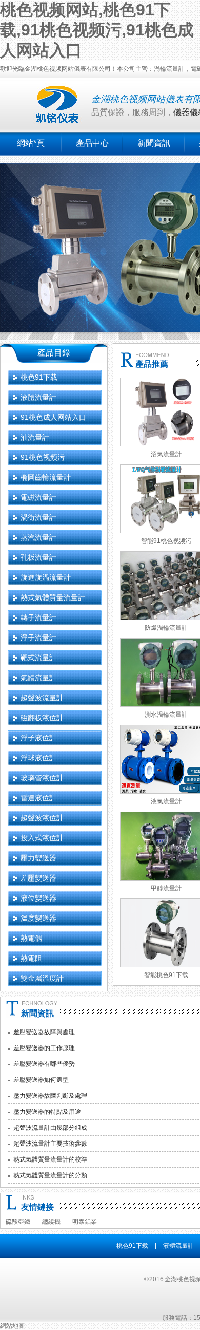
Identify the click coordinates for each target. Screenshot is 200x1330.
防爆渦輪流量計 (166, 627)
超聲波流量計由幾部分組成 (50, 1127)
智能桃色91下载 (166, 975)
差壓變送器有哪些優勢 (44, 1063)
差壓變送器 (38, 878)
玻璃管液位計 (42, 778)
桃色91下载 (39, 377)
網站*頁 (31, 143)
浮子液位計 (38, 738)
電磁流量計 (38, 497)
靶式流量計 (38, 657)
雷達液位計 (38, 798)
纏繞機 (51, 1221)
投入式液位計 (42, 838)
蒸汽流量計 (38, 537)
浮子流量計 (38, 637)
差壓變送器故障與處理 (44, 1032)
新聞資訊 (153, 143)
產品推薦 (151, 364)
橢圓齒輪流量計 (46, 477)
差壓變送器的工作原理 (44, 1048)
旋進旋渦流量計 (46, 577)
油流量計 (35, 437)
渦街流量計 (38, 517)
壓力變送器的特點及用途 (47, 1111)
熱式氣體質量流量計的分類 (50, 1175)
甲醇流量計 (166, 888)
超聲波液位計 (42, 818)
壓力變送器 (38, 858)
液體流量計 (38, 397)
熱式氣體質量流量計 (53, 597)
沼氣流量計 (166, 454)
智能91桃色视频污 (166, 541)
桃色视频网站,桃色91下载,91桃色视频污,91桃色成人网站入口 (97, 30)
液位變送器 (38, 898)
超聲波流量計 (42, 698)
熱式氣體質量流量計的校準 (50, 1159)
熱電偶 (31, 938)
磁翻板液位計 (42, 718)
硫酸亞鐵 (18, 1221)
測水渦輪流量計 (166, 714)
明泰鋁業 (84, 1221)
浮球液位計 (38, 758)
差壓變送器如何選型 (41, 1079)
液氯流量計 (166, 801)
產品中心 (92, 143)
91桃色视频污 (43, 457)
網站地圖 (12, 1325)
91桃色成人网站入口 (53, 417)
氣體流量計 (38, 677)
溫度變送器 (38, 918)
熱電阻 (31, 958)
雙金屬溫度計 (42, 978)
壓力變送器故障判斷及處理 (50, 1095)
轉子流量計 (38, 617)
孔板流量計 (38, 557)
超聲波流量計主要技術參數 (50, 1143)
